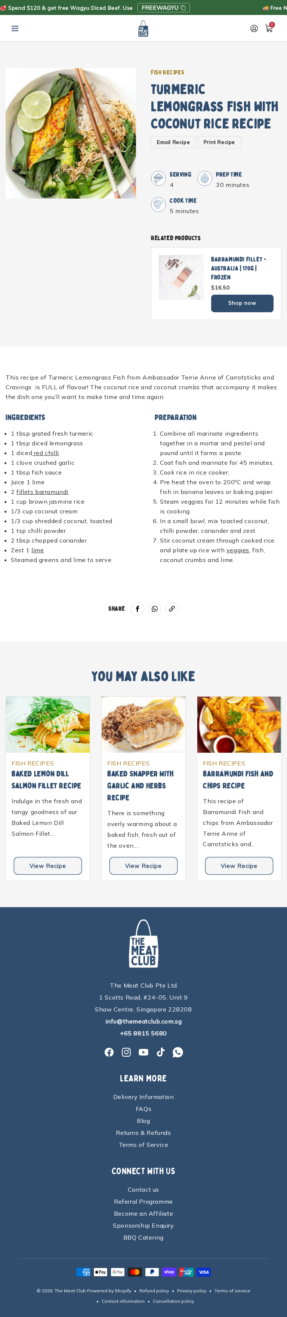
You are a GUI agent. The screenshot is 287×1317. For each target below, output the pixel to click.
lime (37, 550)
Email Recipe (173, 142)
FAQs (143, 1108)
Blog (143, 1120)
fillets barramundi (42, 491)
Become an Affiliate (143, 1213)
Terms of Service (144, 1144)
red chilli (45, 453)
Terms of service (232, 1290)
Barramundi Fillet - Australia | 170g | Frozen (238, 268)
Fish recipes (167, 72)
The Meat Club (70, 1290)
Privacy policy (191, 1290)
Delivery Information (143, 1096)
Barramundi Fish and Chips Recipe (238, 779)
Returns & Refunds (143, 1132)
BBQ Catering (143, 1237)
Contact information (123, 1301)
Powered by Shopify (109, 1290)
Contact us (143, 1189)
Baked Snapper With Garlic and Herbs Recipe (140, 785)
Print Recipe (219, 142)
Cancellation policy (173, 1301)
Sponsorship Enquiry (143, 1225)
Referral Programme (143, 1201)
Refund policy (154, 1290)
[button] (14, 28)
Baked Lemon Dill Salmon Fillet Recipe (46, 779)
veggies (237, 550)
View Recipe (48, 865)
